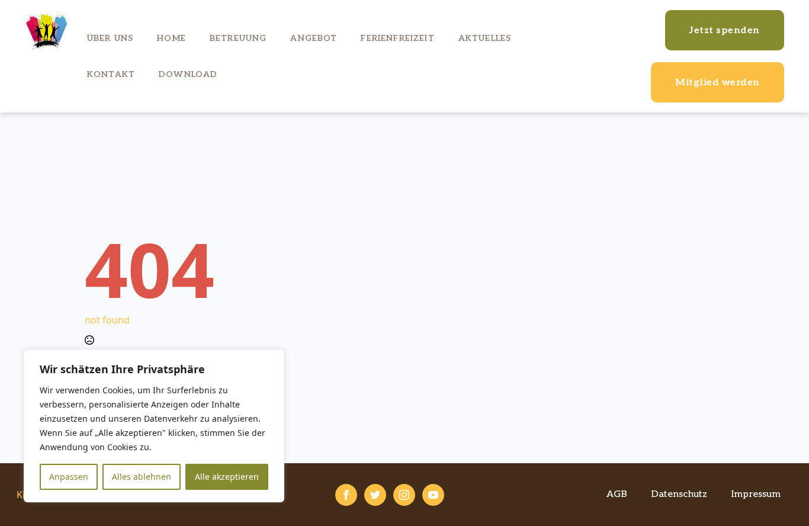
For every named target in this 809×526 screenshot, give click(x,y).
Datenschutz (679, 494)
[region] (154, 425)
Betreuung (238, 38)
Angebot (313, 38)
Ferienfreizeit (397, 38)
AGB (616, 494)
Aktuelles (484, 38)
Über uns (110, 38)
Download (188, 74)
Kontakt (111, 74)
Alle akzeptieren (227, 476)
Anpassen (68, 476)
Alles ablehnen (141, 476)
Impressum (756, 494)
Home (171, 38)
